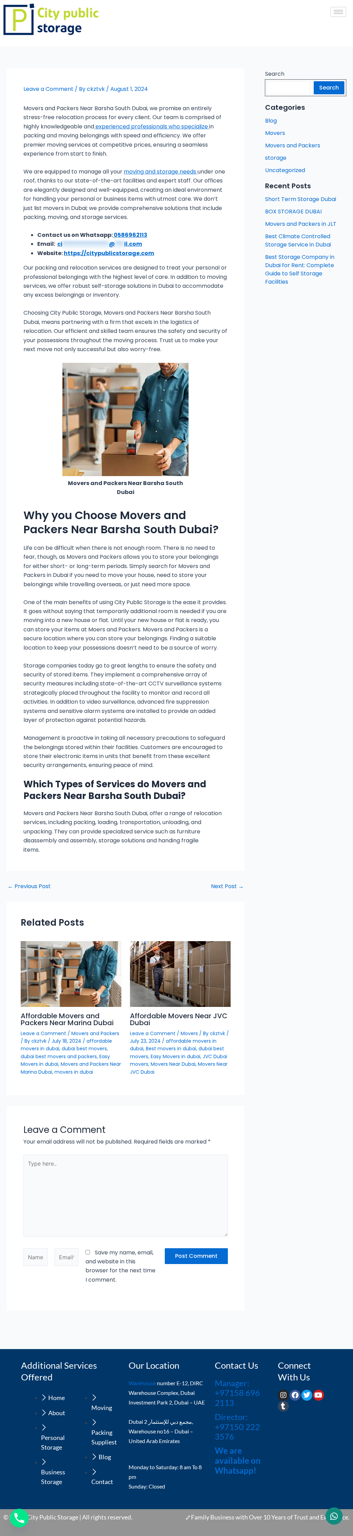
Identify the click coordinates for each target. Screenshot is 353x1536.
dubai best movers (84, 1048)
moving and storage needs (161, 172)
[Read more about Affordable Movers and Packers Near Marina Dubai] (71, 974)
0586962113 (130, 235)
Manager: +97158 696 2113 (237, 1393)
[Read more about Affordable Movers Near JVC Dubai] (180, 974)
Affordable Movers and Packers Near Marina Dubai (67, 1019)
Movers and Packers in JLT (300, 224)
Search (274, 74)
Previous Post (29, 886)
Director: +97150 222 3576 (237, 1427)
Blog (271, 121)
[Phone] (19, 1518)
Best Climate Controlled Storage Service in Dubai (298, 240)
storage (275, 158)
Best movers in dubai (171, 1048)
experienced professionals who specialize (151, 126)
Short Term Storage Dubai (300, 199)
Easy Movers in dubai (175, 1056)
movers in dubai (73, 1072)
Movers (189, 1033)
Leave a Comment (48, 89)
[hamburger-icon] (338, 12)
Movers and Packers (95, 1033)
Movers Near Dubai (173, 1064)
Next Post (227, 886)
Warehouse (142, 1383)
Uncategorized (285, 170)
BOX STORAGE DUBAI (293, 211)
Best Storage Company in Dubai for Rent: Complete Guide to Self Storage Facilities (299, 269)
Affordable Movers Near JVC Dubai (179, 1019)
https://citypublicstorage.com (109, 253)
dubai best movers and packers (59, 1056)
